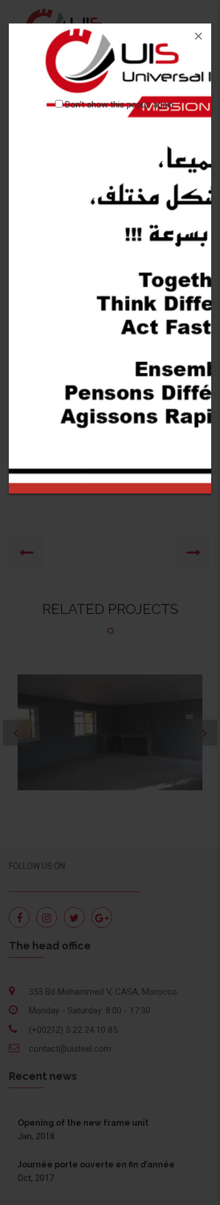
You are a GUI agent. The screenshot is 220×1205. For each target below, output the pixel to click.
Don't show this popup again (119, 104)
